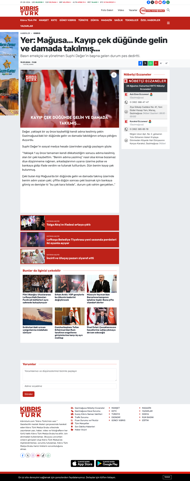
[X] (27, 455)
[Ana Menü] (168, 23)
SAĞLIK (118, 20)
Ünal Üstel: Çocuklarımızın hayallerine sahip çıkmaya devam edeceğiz (101, 330)
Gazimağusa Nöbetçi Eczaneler (90, 408)
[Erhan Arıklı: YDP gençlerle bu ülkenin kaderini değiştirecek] (70, 283)
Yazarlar (133, 10)
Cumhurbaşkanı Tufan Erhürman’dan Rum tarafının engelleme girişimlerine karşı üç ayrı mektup (69, 332)
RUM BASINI (148, 417)
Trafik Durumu (81, 417)
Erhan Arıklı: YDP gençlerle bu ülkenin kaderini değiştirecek (69, 297)
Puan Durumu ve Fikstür (86, 420)
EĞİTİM (145, 420)
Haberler (25, 33)
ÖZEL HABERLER (150, 20)
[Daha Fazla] (156, 63)
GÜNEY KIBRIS (68, 20)
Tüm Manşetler (82, 423)
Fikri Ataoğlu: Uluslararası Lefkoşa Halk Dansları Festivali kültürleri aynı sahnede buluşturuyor (37, 298)
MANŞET (44, 20)
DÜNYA (95, 20)
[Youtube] (38, 455)
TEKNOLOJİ (131, 20)
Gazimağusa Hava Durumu (87, 411)
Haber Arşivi (81, 429)
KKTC (54, 20)
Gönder (29, 394)
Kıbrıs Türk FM (28, 20)
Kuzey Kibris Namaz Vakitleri (88, 414)
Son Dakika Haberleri (85, 426)
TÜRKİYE (83, 20)
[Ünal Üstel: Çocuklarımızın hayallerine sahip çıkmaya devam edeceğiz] (102, 316)
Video (121, 10)
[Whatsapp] (48, 455)
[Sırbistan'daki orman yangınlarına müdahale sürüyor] (37, 316)
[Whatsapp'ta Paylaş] (150, 63)
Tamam (167, 477)
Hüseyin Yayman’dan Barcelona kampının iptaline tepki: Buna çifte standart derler (100, 298)
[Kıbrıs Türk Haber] (29, 10)
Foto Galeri (107, 10)
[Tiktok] (43, 455)
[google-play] (107, 463)
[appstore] (82, 463)
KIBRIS (37, 33)
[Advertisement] (72, 202)
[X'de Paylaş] (145, 63)
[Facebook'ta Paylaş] (140, 63)
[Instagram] (33, 455)
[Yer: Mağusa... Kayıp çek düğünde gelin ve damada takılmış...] (69, 99)
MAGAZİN (106, 20)
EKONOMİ (116, 417)
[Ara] (168, 10)
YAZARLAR (26, 26)
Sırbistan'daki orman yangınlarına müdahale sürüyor (35, 330)
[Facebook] (22, 455)
